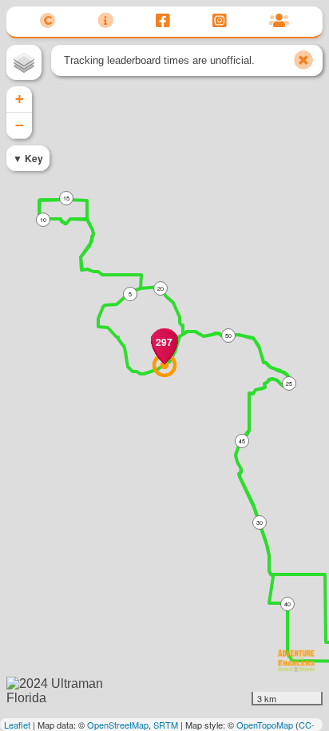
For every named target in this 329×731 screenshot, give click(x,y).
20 (160, 288)
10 (43, 220)
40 (287, 604)
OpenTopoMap (264, 724)
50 (228, 336)
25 (289, 383)
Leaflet (17, 724)
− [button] (19, 125)
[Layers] (24, 62)
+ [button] (19, 98)
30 (259, 522)
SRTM (165, 724)
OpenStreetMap (118, 724)
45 (242, 441)
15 (66, 198)
